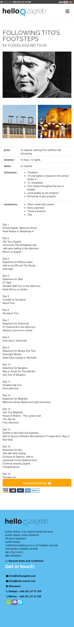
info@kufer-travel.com (22, 581)
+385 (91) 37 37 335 (21, 1)
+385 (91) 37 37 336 (30, 596)
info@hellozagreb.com (22, 575)
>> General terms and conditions (24, 560)
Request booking (34, 482)
